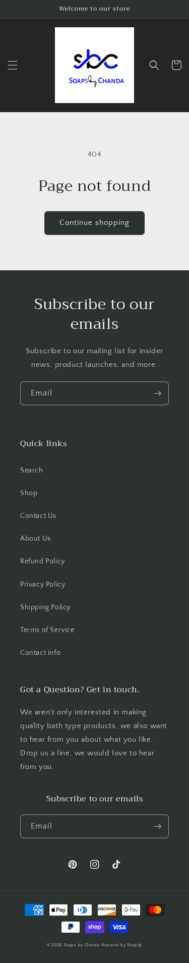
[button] (13, 65)
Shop (28, 493)
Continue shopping (94, 222)
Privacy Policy (42, 585)
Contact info (40, 653)
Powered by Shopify (122, 945)
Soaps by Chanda (82, 945)
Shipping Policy (45, 607)
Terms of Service (47, 630)
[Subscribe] (157, 393)
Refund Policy (42, 561)
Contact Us (38, 516)
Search (31, 470)
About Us (35, 539)
